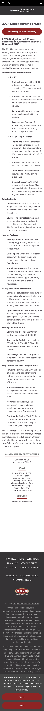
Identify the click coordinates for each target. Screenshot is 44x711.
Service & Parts (28, 563)
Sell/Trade (33, 559)
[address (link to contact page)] (3, 3)
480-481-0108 (25, 501)
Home (21, 559)
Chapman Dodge (29, 575)
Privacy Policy (21, 690)
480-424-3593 (26, 473)
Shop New (11, 559)
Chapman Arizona (22, 580)
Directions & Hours (29, 567)
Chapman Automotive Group (26, 603)
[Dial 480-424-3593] (9, 3)
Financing (12, 563)
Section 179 (10, 567)
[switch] (41, 3)
